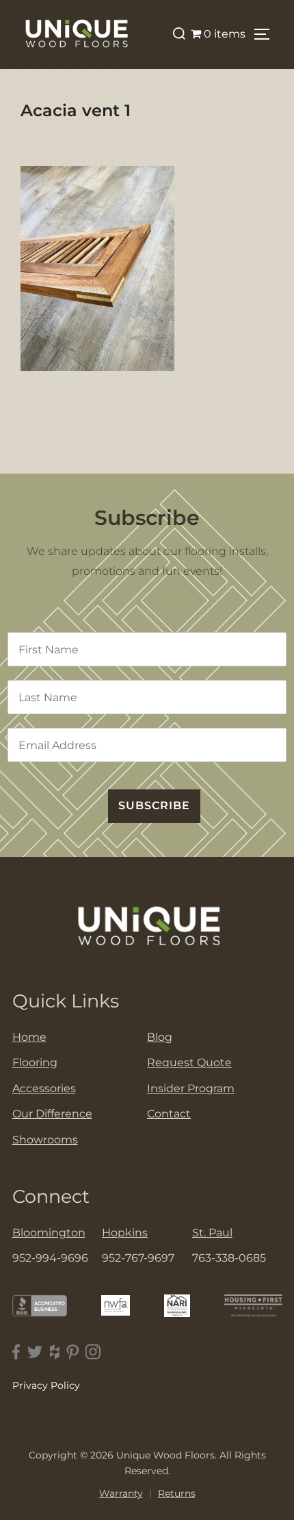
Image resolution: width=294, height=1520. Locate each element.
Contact (169, 1113)
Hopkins (125, 1232)
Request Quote (189, 1062)
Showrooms (45, 1139)
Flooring (34, 1062)
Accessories (44, 1088)
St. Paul (212, 1232)
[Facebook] (16, 1352)
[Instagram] (93, 1352)
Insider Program (191, 1088)
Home (29, 1037)
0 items (224, 33)
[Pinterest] (72, 1352)
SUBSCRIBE (154, 805)
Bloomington (48, 1232)
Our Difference (52, 1113)
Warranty (121, 1493)
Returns (177, 1493)
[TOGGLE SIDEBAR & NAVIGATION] (266, 34)
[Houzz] (54, 1352)
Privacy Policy (46, 1385)
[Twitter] (35, 1352)
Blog (159, 1037)
